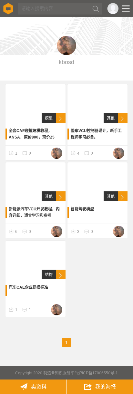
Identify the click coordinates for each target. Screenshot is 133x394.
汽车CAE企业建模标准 (28, 287)
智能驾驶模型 (82, 209)
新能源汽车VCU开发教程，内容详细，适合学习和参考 (34, 212)
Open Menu (126, 9)
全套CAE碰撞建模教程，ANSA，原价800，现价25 (32, 134)
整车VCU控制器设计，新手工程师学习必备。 (96, 134)
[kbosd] (56, 153)
